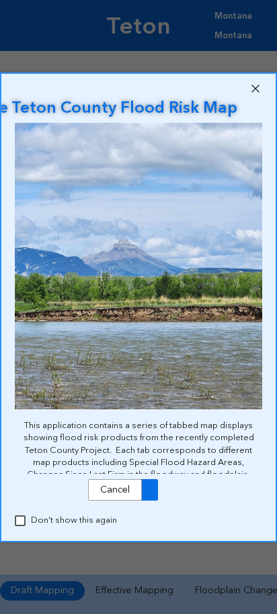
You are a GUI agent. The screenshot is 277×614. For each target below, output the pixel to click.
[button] (255, 88)
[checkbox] (20, 521)
